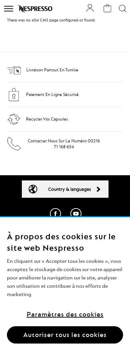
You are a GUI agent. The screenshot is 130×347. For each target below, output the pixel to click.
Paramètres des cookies (65, 314)
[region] (65, 282)
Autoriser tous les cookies (65, 335)
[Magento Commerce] (35, 8)
